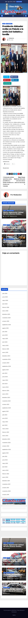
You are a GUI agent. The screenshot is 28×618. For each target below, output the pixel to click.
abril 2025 (4, 342)
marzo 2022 (5, 470)
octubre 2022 (5, 446)
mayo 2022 (5, 463)
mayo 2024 (5, 380)
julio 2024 (4, 373)
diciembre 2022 (6, 439)
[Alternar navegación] (13, 16)
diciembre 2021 (6, 480)
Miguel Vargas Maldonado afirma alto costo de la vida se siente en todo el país (19, 180)
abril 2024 (4, 383)
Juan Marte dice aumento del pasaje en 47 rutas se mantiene (13, 591)
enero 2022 (5, 477)
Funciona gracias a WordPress (10, 610)
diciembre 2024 (6, 356)
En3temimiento (9, 23)
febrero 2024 (5, 390)
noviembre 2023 (6, 401)
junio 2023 (5, 418)
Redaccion (11, 38)
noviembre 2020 (6, 491)
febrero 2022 (5, 473)
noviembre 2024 (6, 359)
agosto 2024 (5, 369)
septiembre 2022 (6, 449)
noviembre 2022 (6, 442)
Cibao (8, 557)
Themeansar (14, 611)
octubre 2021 (5, 487)
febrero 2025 (5, 349)
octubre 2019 (5, 494)
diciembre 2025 (6, 314)
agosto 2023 (5, 411)
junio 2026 (5, 297)
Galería (14, 615)
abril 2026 (4, 304)
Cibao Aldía (14, 6)
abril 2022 (4, 466)
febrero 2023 (5, 432)
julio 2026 (4, 293)
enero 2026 (5, 310)
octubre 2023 (5, 404)
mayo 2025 (5, 338)
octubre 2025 (5, 321)
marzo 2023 (5, 428)
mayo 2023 (5, 421)
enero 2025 (5, 352)
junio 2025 (5, 335)
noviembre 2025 (6, 317)
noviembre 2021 (6, 484)
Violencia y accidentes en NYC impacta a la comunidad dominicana (12, 242)
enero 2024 (5, 394)
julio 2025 (4, 331)
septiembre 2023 (6, 408)
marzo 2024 (5, 387)
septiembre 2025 (6, 324)
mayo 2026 (5, 300)
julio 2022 (4, 456)
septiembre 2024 (6, 366)
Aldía (4, 23)
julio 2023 (4, 414)
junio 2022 (5, 460)
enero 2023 (5, 435)
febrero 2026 (5, 307)
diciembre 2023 (6, 397)
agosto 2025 (5, 328)
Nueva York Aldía (10, 210)
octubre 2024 (5, 362)
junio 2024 (5, 376)
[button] (23, 15)
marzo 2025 (5, 345)
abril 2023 (4, 425)
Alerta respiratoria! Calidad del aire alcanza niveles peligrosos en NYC (13, 214)
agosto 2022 (5, 453)
